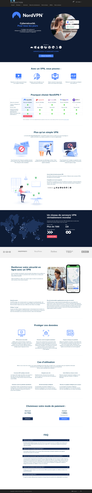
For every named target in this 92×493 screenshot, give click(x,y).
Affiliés (51, 5)
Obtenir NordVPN (46, 56)
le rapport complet (66, 119)
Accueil (12, 5)
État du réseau (45, 5)
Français (75, 491)
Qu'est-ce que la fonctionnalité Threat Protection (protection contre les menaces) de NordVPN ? (43, 456)
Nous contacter (58, 5)
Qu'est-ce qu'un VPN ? (28, 440)
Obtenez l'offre (52, 236)
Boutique (18, 5)
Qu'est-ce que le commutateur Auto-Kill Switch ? (33, 448)
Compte (79, 1)
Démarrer (27, 418)
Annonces (25, 5)
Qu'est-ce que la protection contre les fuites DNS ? (34, 467)
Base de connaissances (35, 5)
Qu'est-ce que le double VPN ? (30, 474)
